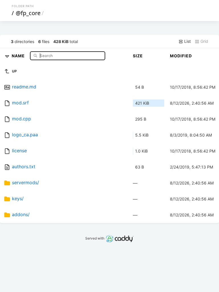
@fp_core (28, 13)
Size (138, 55)
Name (19, 55)
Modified (181, 55)
